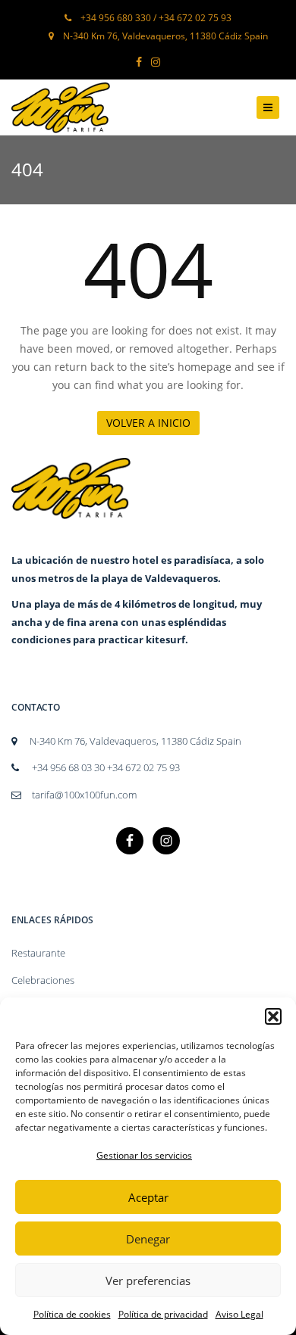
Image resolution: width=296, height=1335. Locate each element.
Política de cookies (72, 1314)
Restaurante (38, 953)
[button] (273, 1016)
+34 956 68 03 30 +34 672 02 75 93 (105, 767)
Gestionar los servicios (144, 1155)
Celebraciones (42, 980)
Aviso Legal (239, 1314)
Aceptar (148, 1197)
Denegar (148, 1238)
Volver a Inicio (148, 422)
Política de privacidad (163, 1314)
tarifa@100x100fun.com (84, 794)
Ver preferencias (148, 1280)
